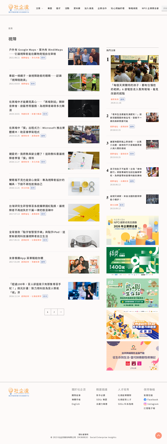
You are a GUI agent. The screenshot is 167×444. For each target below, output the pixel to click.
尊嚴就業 (25, 114)
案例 (43, 57)
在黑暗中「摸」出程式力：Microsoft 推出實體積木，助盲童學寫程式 (37, 130)
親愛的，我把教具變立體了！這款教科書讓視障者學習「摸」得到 (37, 156)
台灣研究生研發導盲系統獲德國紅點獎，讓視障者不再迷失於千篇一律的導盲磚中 (37, 208)
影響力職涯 (37, 114)
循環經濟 (124, 153)
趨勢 (43, 135)
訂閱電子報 (149, 408)
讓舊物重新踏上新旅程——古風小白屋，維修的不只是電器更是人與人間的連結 (126, 145)
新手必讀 (100, 395)
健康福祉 (25, 57)
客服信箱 (148, 395)
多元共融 (36, 57)
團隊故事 (76, 395)
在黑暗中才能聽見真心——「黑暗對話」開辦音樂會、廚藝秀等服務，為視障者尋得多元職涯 (37, 106)
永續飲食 (124, 181)
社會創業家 (37, 240)
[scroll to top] (158, 435)
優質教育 (25, 135)
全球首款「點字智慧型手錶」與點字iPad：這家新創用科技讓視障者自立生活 (37, 234)
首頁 (10, 28)
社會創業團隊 (125, 395)
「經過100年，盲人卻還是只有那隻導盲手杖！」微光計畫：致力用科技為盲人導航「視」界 (35, 288)
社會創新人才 (125, 399)
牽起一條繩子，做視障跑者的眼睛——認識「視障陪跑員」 (35, 78)
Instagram (153, 403)
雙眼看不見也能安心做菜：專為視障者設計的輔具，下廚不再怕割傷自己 (37, 182)
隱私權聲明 (83, 434)
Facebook (152, 399)
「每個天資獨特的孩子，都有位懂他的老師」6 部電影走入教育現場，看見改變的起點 (134, 89)
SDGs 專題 (101, 399)
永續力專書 (102, 403)
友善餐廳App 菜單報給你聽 (26, 258)
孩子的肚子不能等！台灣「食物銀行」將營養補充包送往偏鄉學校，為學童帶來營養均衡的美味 (126, 172)
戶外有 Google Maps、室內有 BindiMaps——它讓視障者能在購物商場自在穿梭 (36, 52)
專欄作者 (76, 399)
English (76, 403)
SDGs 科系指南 (125, 403)
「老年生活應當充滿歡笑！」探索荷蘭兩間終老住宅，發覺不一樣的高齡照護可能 (126, 117)
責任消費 (114, 205)
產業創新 (36, 135)
